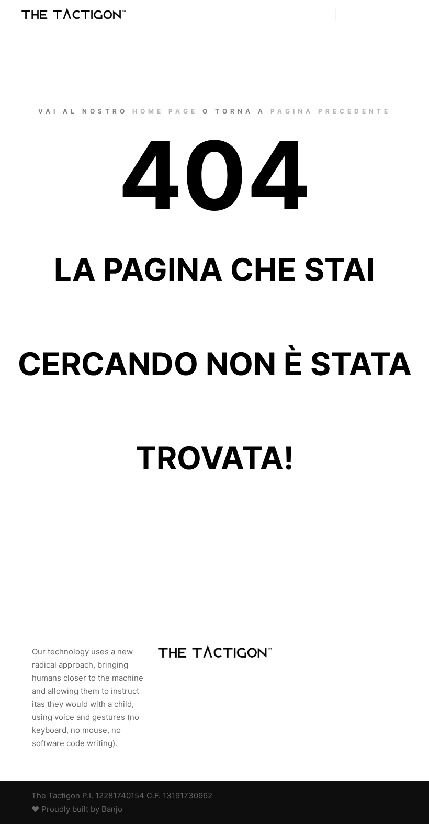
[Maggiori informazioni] (372, 14)
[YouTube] (391, 796)
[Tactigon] (73, 14)
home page (165, 111)
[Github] (359, 796)
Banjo (111, 809)
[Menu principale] (390, 14)
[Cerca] (353, 14)
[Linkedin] (375, 796)
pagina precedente (330, 111)
